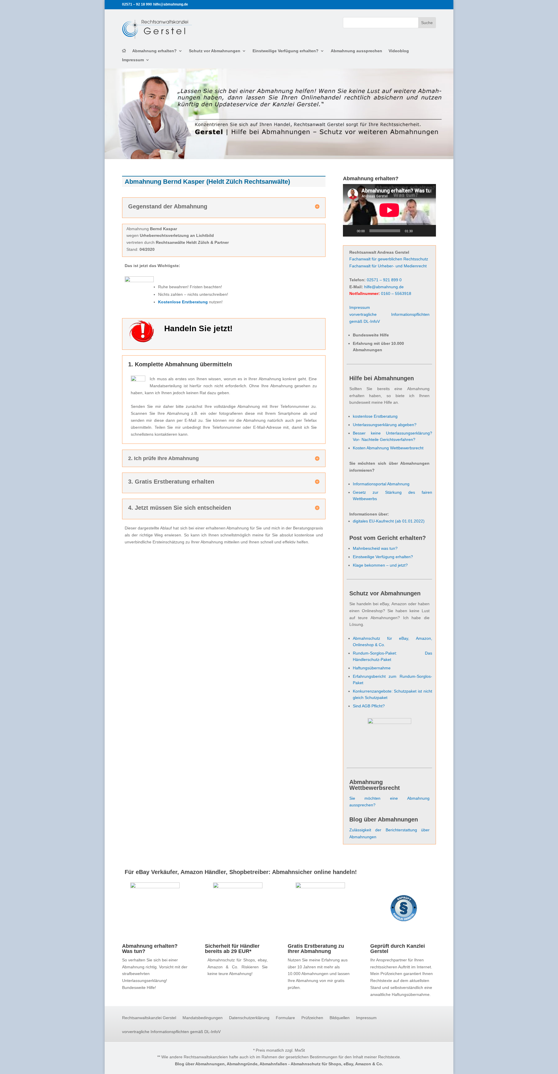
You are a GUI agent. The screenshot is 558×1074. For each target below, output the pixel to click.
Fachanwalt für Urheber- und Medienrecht (388, 266)
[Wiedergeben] (350, 231)
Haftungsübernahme (372, 668)
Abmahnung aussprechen (356, 51)
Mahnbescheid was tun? (375, 548)
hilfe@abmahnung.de (384, 286)
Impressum (133, 60)
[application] (389, 210)
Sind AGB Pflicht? (369, 706)
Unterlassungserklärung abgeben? (384, 424)
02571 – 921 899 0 (384, 279)
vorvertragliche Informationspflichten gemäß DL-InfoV (171, 1032)
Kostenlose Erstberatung (183, 302)
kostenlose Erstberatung (375, 416)
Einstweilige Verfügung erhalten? (286, 51)
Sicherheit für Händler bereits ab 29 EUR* (232, 948)
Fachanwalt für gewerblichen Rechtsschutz (388, 259)
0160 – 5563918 (396, 293)
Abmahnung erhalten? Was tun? (150, 948)
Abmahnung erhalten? (154, 51)
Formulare (285, 1018)
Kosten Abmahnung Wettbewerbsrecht (388, 448)
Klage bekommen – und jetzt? (380, 565)
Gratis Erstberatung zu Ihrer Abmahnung (316, 948)
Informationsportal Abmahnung (381, 484)
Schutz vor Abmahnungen (214, 51)
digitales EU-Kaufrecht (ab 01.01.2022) (389, 521)
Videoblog (399, 51)
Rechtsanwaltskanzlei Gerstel (149, 1018)
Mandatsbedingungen (203, 1018)
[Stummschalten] (419, 231)
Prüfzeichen (312, 1018)
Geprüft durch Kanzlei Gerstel (397, 948)
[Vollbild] (428, 231)
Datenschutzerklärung (249, 1018)
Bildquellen (340, 1018)
